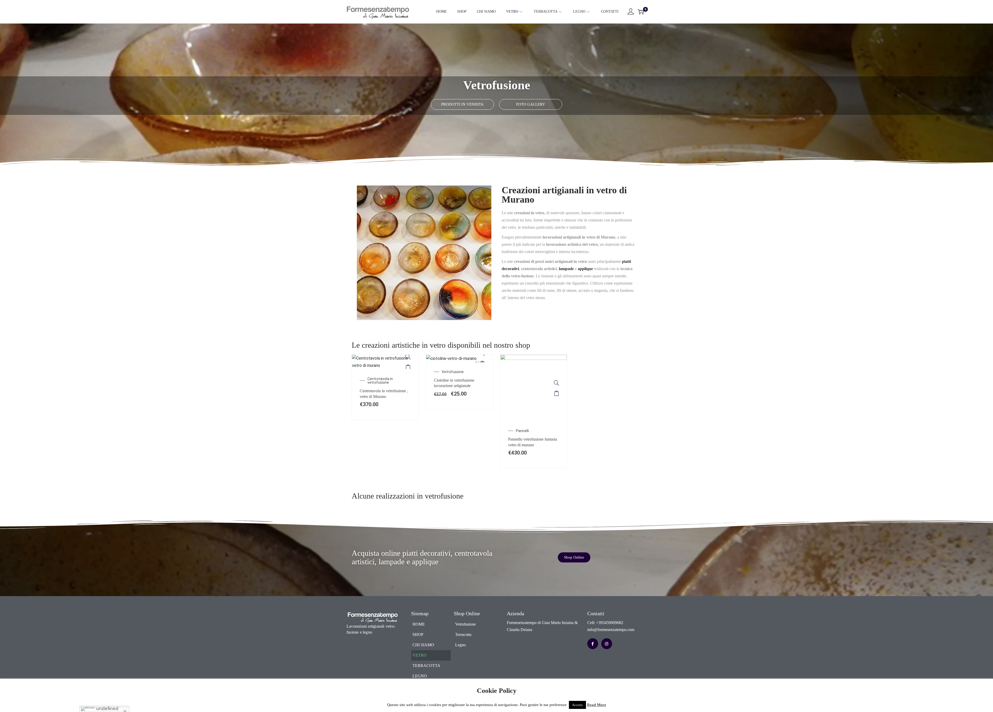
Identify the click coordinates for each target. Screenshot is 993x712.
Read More (596, 705)
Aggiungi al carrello (408, 367)
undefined (106, 708)
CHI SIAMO (423, 645)
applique (585, 268)
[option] (385, 387)
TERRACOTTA (426, 665)
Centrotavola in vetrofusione (380, 380)
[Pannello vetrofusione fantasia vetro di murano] (556, 383)
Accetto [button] (577, 705)
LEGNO (419, 676)
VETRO (419, 655)
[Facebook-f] (592, 643)
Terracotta (463, 634)
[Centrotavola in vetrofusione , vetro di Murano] (408, 357)
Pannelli (522, 431)
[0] (641, 12)
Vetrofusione (453, 372)
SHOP (417, 634)
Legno (460, 645)
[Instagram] (606, 643)
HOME (418, 624)
